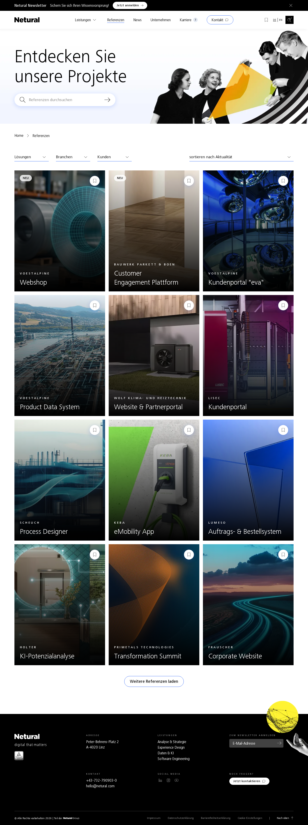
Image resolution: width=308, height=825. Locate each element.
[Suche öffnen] (289, 20)
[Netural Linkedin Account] (160, 780)
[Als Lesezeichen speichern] (95, 181)
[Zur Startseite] (27, 20)
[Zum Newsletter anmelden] (279, 743)
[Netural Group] (71, 818)
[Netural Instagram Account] (168, 780)
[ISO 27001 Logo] (18, 755)
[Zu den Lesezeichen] (266, 19)
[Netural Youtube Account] (176, 780)
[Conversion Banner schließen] (290, 5)
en (280, 20)
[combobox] (31, 157)
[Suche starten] (107, 99)
